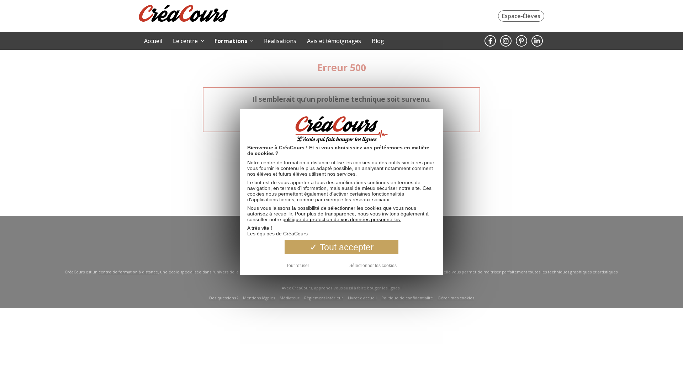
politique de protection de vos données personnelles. (341, 219)
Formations (232, 41)
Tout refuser (297, 265)
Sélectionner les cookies (373, 265)
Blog (378, 41)
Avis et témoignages (334, 41)
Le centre (186, 41)
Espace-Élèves (521, 16)
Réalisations (280, 41)
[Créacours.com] (183, 14)
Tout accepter (345, 247)
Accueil (153, 41)
